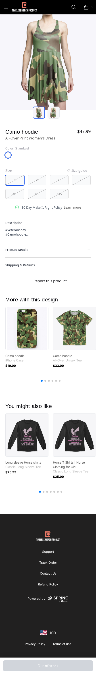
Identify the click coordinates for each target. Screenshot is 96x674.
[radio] (14, 180)
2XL (14, 194)
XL (81, 180)
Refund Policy (48, 584)
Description (14, 223)
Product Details (16, 250)
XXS (59, 194)
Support (48, 551)
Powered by (36, 598)
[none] (76, 170)
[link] (27, 328)
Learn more (72, 207)
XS (37, 194)
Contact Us (48, 573)
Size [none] (8, 170)
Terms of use (61, 644)
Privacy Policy (35, 644)
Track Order (48, 562)
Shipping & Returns (20, 265)
